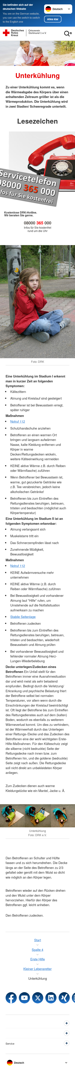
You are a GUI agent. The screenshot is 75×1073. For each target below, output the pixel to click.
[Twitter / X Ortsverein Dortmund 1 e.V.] (37, 997)
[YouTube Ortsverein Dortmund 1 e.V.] (24, 997)
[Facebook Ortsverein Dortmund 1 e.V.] (11, 997)
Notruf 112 (17, 421)
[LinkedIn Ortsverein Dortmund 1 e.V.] (51, 997)
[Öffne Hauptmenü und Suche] (68, 33)
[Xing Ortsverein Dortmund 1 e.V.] (64, 997)
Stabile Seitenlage (23, 616)
